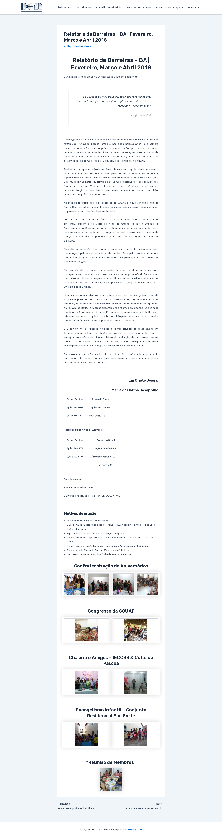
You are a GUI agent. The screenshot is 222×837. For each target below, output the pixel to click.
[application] (181, 7)
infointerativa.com (132, 829)
